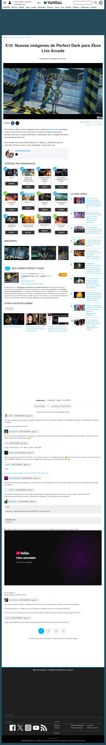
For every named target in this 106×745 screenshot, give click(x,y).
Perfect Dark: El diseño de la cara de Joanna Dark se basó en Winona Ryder (35, 329)
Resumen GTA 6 (19, 1)
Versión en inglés (53, 738)
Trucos (56, 7)
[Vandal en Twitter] (20, 727)
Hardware (76, 7)
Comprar (63, 274)
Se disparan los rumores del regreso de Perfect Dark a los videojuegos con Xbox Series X (58, 329)
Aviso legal (90, 725)
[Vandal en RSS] (43, 727)
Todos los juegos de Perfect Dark (32, 284)
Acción (23, 278)
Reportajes (42, 7)
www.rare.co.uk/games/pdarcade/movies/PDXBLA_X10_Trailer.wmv (26, 473)
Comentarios (40, 400)
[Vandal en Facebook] (12, 727)
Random (68, 7)
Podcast (93, 7)
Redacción (57, 725)
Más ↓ (39, 2)
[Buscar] (95, 2)
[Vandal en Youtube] (36, 727)
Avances (50, 7)
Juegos (33, 7)
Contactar (57, 727)
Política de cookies (92, 727)
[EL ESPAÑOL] (101, 3)
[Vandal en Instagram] (28, 727)
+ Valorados (50, 400)
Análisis (21, 7)
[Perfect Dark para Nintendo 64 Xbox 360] (11, 277)
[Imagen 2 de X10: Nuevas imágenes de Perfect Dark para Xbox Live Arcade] (43, 253)
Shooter (49, 276)
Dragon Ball (17, 4)
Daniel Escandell (85, 122)
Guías (28, 7)
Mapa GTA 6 (28, 1)
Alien (23, 4)
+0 (31, 416)
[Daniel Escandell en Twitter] (16, 154)
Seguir (7, 268)
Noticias (14, 7)
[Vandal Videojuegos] (53, 2)
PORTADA (6, 7)
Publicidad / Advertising (77, 725)
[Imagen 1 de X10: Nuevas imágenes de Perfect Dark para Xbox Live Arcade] (16, 253)
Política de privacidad (77, 727)
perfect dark (9, 308)
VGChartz (57, 733)
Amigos (59, 400)
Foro (62, 7)
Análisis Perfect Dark (27, 281)
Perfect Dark (53, 129)
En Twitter (66, 400)
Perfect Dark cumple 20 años (13, 327)
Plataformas (85, 7)
